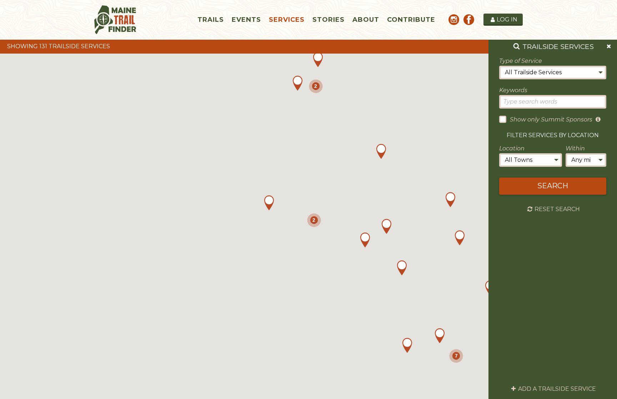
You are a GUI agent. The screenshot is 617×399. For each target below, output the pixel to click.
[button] (440, 335)
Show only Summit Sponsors (551, 119)
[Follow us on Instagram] (453, 21)
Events (246, 20)
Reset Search (557, 209)
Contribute (411, 20)
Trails (210, 20)
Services (287, 20)
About (365, 20)
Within (575, 148)
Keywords (513, 90)
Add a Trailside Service (557, 389)
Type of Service (520, 61)
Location (512, 148)
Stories (328, 20)
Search (552, 185)
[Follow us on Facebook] (468, 21)
